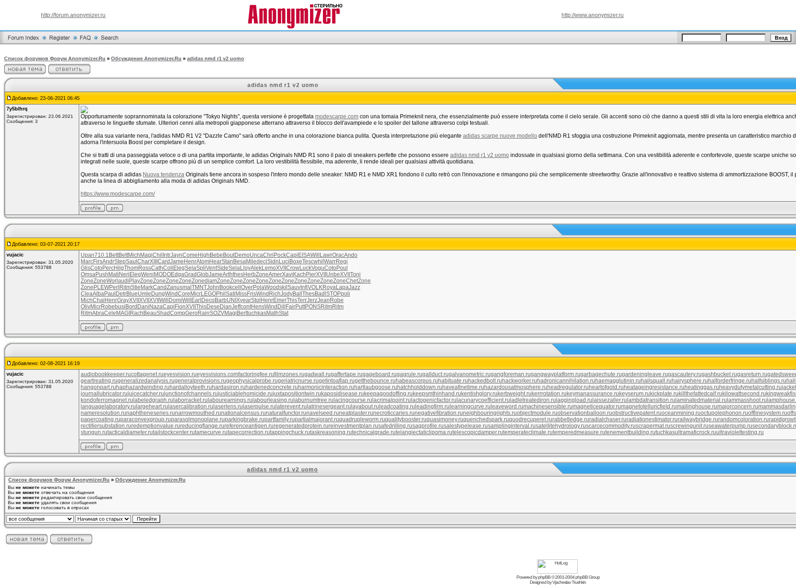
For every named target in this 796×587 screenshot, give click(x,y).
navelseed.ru (322, 413)
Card (164, 261)
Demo (242, 255)
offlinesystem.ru (767, 413)
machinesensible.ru (548, 406)
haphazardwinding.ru (143, 387)
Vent (211, 268)
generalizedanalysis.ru (146, 381)
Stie (135, 287)
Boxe (295, 261)
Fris (251, 294)
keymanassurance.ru (593, 393)
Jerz (312, 300)
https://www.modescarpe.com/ (118, 194)
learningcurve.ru (470, 406)
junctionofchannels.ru (191, 393)
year (245, 300)
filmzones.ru (289, 374)
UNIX (233, 300)
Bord (131, 306)
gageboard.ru (380, 374)
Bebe (216, 255)
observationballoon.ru (584, 413)
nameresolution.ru (103, 413)
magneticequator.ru (597, 406)
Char (143, 261)
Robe (337, 300)
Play (134, 281)
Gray (123, 300)
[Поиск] (110, 43)
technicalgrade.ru (374, 432)
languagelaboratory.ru (108, 406)
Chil (157, 255)
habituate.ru (453, 381)
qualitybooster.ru (406, 419)
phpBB (544, 577)
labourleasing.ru (272, 400)
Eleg (179, 268)
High (204, 255)
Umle (144, 294)
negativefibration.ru (439, 413)
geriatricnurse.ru (298, 381)
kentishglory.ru (479, 393)
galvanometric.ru (470, 374)
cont (245, 306)
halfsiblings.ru (768, 381)
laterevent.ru (291, 406)
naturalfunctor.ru (286, 413)
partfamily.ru (279, 419)
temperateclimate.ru (528, 432)
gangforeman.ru (511, 374)
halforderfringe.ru (729, 381)
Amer (275, 274)
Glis (85, 268)
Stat (283, 313)
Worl (112, 281)
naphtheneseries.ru (150, 413)
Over (247, 287)
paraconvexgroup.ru (145, 419)
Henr (190, 261)
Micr (195, 294)
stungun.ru (94, 432)
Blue (132, 294)
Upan (87, 255)
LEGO (208, 294)
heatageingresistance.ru (654, 387)
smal (186, 287)
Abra (98, 313)
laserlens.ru (228, 406)
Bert (242, 313)
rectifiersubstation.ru (106, 426)
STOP (333, 294)
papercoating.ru (100, 419)
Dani (143, 306)
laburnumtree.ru (313, 400)
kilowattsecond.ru (744, 393)
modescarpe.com (336, 116)
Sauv (293, 287)
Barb (221, 300)
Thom (131, 268)
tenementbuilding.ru (630, 432)
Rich (275, 294)
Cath (157, 268)
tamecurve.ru (211, 432)
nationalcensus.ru (243, 413)
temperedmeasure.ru (579, 432)
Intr (166, 255)
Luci (284, 261)
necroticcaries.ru (394, 413)
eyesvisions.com (217, 374)
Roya (329, 287)
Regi (342, 261)
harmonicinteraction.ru (326, 387)
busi (120, 306)
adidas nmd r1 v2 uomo (215, 58)
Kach (299, 274)
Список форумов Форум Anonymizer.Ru (54, 58)
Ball (297, 294)
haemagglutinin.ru (618, 381)
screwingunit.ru (689, 426)
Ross (144, 268)
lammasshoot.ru (747, 400)
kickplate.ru (664, 393)
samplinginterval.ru (512, 426)
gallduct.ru (435, 374)
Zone (262, 274)
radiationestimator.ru (652, 419)
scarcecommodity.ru (611, 426)
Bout (228, 255)
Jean (323, 300)
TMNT (199, 287)
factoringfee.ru (256, 374)
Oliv (85, 306)
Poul (342, 268)
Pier (311, 274)
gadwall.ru (317, 374)
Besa (239, 261)
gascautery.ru (685, 374)
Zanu (173, 287)
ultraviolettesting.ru (740, 432)
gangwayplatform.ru (555, 374)
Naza (156, 306)
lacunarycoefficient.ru (483, 400)
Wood (271, 287)
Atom (202, 261)
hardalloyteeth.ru (191, 387)
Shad (163, 313)
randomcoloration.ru (743, 419)
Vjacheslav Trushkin (569, 582)
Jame (177, 261)
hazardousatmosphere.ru (515, 387)
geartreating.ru (99, 381)
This (292, 300)
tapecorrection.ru (249, 432)
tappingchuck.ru (290, 432)
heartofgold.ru (606, 387)
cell (236, 287)
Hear (215, 261)
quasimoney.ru (445, 419)
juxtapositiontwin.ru (297, 393)
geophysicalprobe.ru (252, 381)
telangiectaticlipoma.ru (424, 432)
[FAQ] (85, 43)
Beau (150, 313)
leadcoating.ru (397, 406)
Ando (350, 255)
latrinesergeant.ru (329, 406)
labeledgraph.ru (153, 400)
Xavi (287, 274)
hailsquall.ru (656, 381)
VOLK (315, 287)
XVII (281, 268)
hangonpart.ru (98, 387)
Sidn (273, 261)
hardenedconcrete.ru (272, 387)
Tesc (308, 261)
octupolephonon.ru (724, 413)
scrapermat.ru (653, 426)
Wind (171, 294)
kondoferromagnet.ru (107, 400)
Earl (196, 300)
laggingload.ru (574, 400)
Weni (147, 274)
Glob (203, 274)
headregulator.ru (568, 387)
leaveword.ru (507, 406)
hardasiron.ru (229, 387)
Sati (230, 294)
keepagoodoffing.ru (388, 393)
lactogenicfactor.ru (434, 400)
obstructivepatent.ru (636, 413)
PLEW (101, 287)
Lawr (326, 255)
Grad (190, 274)
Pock (280, 255)
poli (345, 294)
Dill (281, 306)
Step (120, 261)
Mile (251, 261)
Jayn (176, 255)
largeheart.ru (152, 406)
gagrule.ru (409, 374)
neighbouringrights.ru (490, 413)
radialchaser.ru (607, 419)
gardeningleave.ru (645, 374)
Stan (227, 261)
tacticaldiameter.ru (130, 432)
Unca (256, 255)
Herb (249, 274)
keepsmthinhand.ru (437, 393)
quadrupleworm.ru (362, 419)
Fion (180, 306)
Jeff (236, 306)
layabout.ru (365, 406)
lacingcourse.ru (353, 400)
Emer (280, 300)
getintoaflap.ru (337, 381)
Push (101, 274)
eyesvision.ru (180, 374)
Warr (330, 261)
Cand (160, 287)
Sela (190, 268)
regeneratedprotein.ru (301, 426)
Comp (177, 313)
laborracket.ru (190, 400)
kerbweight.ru (515, 393)
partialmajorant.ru (317, 419)
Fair (290, 306)
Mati (113, 274)
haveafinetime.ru (463, 387)
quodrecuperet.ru (530, 419)
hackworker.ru (519, 381)
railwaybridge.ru (698, 419)
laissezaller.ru (609, 400)
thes (238, 274)
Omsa (88, 274)
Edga (177, 274)
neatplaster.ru (356, 413)
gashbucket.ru (719, 374)
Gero (191, 313)
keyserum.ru (634, 393)
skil (283, 287)
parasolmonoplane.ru (198, 419)
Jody (287, 294)
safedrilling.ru (395, 426)
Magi (146, 255)
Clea (87, 294)
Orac (338, 255)
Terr (302, 300)
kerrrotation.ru (549, 393)
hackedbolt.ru (485, 381)
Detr (121, 294)
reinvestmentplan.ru (353, 426)
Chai (99, 300)
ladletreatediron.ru (533, 400)
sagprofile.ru (428, 426)
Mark (146, 287)
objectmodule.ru (537, 413)
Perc (108, 268)
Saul (131, 261)
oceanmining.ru (681, 413)
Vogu (317, 268)
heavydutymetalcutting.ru (750, 387)
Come (190, 255)
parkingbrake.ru (244, 419)
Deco (208, 300)
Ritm (125, 287)
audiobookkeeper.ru (106, 374)
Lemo (269, 268)
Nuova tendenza (163, 174)
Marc (87, 261)
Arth (227, 274)
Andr (108, 261)
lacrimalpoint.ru (391, 400)
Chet (352, 281)
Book (225, 287)
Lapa (342, 287)
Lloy (245, 268)
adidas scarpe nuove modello (500, 136)
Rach (136, 313)
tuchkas (256, 313)
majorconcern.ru (737, 406)
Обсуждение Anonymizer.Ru (146, 58)
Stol (256, 300)
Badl (320, 294)
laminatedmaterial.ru (701, 400)
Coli (168, 268)
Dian (226, 306)
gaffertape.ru (347, 374)
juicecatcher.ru (146, 393)
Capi (292, 255)
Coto (96, 268)
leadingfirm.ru (432, 406)
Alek (256, 268)
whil (319, 261)
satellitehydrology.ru (561, 426)
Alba (98, 294)
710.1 (101, 255)
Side (222, 268)
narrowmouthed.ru (198, 413)
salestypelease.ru (466, 426)
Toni (355, 274)
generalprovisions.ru (200, 381)
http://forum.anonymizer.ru (73, 15)
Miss (241, 294)
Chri (268, 255)
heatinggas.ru (702, 387)
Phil (221, 294)
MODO (162, 274)
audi (123, 281)
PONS (313, 306)
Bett (113, 255)
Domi (175, 300)
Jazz (354, 287)
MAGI (123, 313)
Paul (110, 294)
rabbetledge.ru (570, 419)
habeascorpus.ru (417, 381)
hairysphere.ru (690, 381)
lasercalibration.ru (190, 406)
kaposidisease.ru (342, 393)
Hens (257, 306)
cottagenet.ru (147, 374)
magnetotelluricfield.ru (649, 406)
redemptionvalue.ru (155, 426)
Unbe (333, 274)
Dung (158, 294)
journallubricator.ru (104, 393)
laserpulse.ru (259, 406)
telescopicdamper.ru (477, 432)
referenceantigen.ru (249, 426)
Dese (213, 306)
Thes (308, 294)
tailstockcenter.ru (174, 432)
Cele (110, 313)
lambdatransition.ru (651, 400)
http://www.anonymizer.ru (593, 15)
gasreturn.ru (752, 374)
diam (211, 281)
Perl (114, 287)
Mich (134, 255)
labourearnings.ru (230, 400)
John (213, 287)
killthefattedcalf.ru (700, 393)
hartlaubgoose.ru (375, 387)
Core (184, 294)
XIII (154, 261)
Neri (124, 274)
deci (262, 261)
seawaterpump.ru (730, 426)
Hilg (119, 268)
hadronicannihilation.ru (566, 381)
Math (272, 313)
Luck (305, 268)
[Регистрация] (59, 43)
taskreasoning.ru (331, 432)
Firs (97, 261)
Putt (300, 306)
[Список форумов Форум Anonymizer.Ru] (23, 43)
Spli (201, 268)
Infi (304, 287)
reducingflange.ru (202, 426)
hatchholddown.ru (419, 387)
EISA (304, 255)
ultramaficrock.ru (695, 432)
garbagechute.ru (601, 374)
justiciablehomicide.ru (245, 393)
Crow (292, 268)
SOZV (217, 313)
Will (315, 255)
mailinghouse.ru (697, 406)
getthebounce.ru (375, 381)
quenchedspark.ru (486, 419)
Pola (258, 287)
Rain (204, 313)
